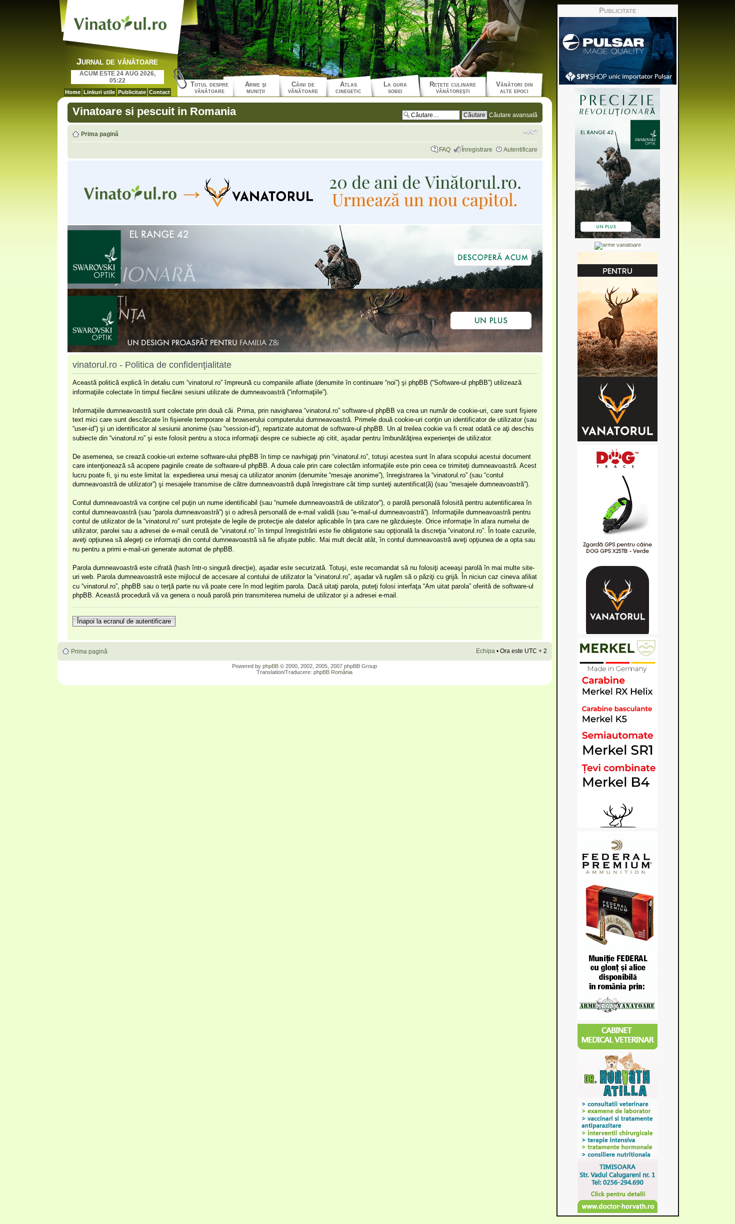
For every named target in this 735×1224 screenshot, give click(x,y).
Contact (159, 92)
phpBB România (333, 672)
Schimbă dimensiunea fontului (530, 131)
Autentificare (521, 149)
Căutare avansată (513, 115)
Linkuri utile (99, 92)
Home (72, 92)
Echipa (485, 651)
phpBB (270, 666)
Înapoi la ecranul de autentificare (124, 621)
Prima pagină (99, 134)
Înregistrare (477, 149)
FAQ (444, 149)
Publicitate (132, 92)
